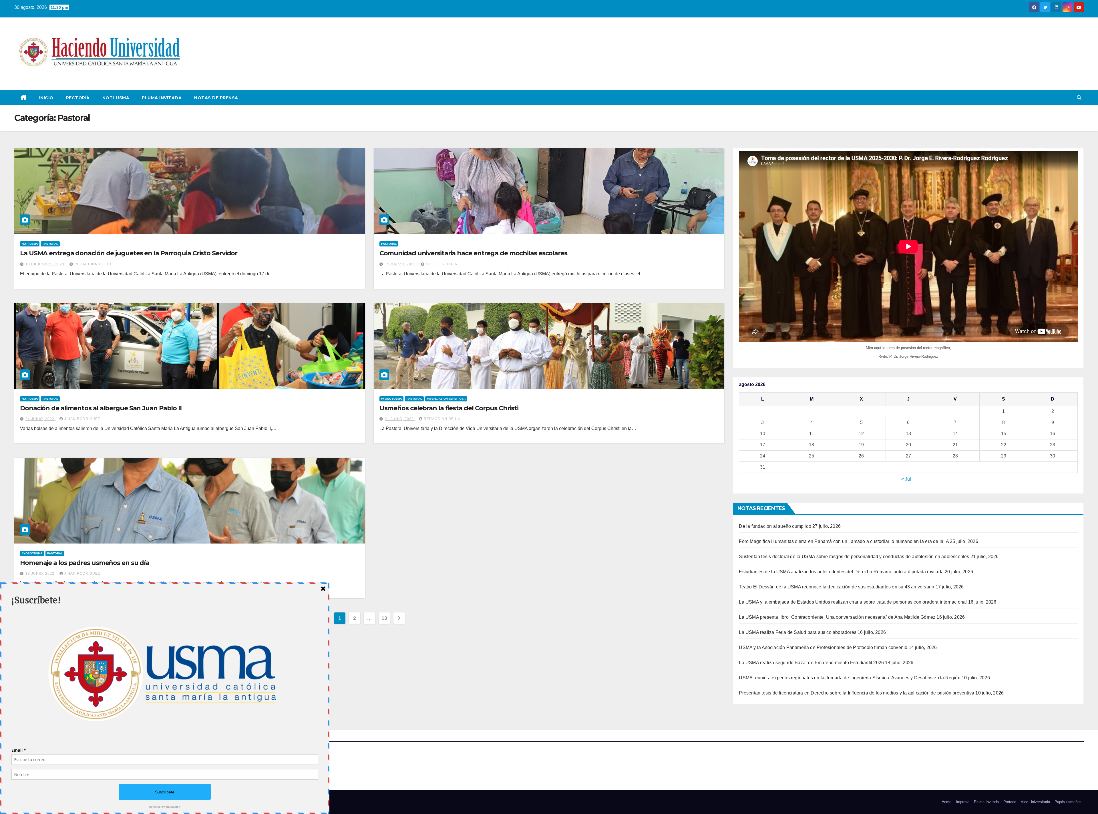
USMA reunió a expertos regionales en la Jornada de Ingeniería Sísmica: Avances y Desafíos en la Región (849, 677)
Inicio (46, 97)
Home (946, 802)
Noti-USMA (116, 97)
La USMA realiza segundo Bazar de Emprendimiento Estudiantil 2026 (811, 662)
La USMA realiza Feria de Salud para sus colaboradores (797, 632)
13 (384, 618)
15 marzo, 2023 (401, 264)
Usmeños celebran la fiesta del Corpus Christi (449, 408)
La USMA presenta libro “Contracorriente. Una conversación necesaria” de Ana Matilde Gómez (837, 617)
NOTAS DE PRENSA (216, 97)
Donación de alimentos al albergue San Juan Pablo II (101, 408)
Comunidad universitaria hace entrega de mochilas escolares (473, 253)
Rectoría (78, 97)
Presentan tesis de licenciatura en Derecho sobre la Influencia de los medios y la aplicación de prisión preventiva (856, 692)
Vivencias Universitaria (446, 398)
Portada (1009, 802)
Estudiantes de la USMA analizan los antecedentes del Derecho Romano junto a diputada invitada (841, 571)
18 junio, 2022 (40, 574)
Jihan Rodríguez (82, 419)
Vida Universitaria (1035, 802)
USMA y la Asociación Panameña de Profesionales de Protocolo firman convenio (823, 647)
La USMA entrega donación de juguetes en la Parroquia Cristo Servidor (128, 253)
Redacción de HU (92, 264)
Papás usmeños (1068, 802)
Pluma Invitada (162, 97)
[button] (1079, 97)
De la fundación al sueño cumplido (775, 526)
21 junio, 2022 (400, 419)
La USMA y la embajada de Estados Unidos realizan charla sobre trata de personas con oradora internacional (853, 602)
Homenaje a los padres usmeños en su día (84, 563)
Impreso (962, 802)
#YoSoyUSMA (391, 398)
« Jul (906, 479)
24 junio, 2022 (40, 419)
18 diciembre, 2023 (45, 264)
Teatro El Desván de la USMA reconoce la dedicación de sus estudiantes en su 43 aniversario (836, 586)
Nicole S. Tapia (441, 264)
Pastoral (50, 243)
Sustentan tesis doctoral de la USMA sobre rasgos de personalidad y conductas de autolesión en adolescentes (854, 556)
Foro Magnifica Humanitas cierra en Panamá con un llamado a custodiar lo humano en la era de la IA (843, 541)
